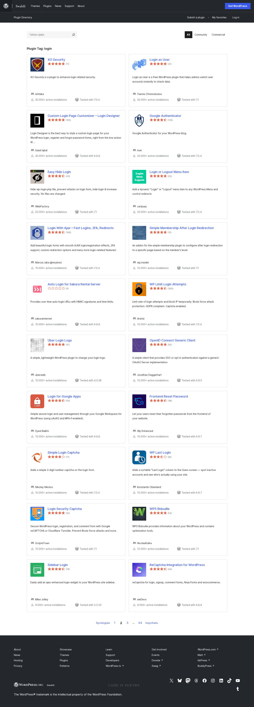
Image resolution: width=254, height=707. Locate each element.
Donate (157, 660)
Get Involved (159, 649)
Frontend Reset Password (169, 396)
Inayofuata (152, 622)
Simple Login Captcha (63, 452)
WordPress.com (208, 649)
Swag (156, 665)
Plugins (64, 660)
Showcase (66, 649)
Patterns (64, 665)
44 (140, 622)
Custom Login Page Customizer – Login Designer (84, 116)
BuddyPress (206, 665)
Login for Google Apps (64, 396)
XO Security (56, 59)
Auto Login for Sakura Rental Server (74, 284)
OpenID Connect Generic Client (172, 340)
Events (155, 654)
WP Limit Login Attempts (168, 284)
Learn (109, 649)
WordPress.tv (115, 665)
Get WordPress (237, 5)
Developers (112, 660)
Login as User (160, 59)
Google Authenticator (165, 116)
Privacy (18, 665)
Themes (64, 654)
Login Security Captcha (65, 509)
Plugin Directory (23, 17)
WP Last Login (160, 452)
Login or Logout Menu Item (169, 172)
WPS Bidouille (160, 509)
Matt (202, 654)
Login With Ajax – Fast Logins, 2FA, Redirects (81, 228)
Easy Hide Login (59, 172)
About (17, 649)
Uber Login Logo (60, 340)
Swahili (50, 685)
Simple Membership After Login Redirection (182, 228)
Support (110, 654)
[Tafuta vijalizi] (73, 34)
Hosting (18, 660)
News (17, 654)
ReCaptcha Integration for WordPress (177, 565)
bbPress (204, 660)
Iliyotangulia (103, 622)
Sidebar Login (58, 565)
